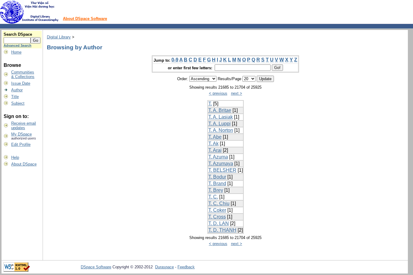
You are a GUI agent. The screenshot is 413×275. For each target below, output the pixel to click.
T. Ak (213, 143)
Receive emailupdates (23, 125)
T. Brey (215, 190)
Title (15, 96)
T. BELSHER (222, 170)
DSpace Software (96, 267)
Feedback (186, 267)
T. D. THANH (222, 230)
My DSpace (21, 134)
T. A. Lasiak (220, 116)
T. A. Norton (220, 130)
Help (15, 157)
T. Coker (217, 210)
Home (16, 52)
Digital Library (59, 37)
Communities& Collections (22, 74)
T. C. (213, 196)
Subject (17, 103)
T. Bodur (217, 176)
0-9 (174, 59)
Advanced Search (17, 45)
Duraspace (164, 267)
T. (210, 103)
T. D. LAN (218, 223)
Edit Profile (21, 144)
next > (236, 93)
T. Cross (217, 216)
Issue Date (20, 83)
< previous (218, 93)
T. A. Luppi (219, 123)
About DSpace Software (85, 18)
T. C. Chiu (218, 203)
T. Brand (217, 183)
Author (17, 90)
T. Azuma (218, 156)
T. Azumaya (220, 163)
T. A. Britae (219, 110)
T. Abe (215, 136)
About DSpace (24, 164)
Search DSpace (18, 34)
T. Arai (215, 150)
